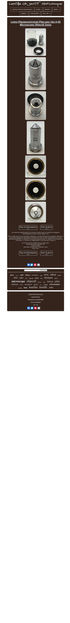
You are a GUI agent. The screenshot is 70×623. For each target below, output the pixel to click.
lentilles (33, 287)
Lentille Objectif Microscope (35, 294)
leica (50, 281)
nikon (53, 274)
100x (51, 287)
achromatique (54, 284)
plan (57, 281)
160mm (27, 275)
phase (21, 284)
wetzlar (20, 288)
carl (41, 278)
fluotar (39, 282)
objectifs (31, 278)
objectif (31, 281)
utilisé (37, 278)
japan (41, 275)
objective (17, 275)
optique (35, 284)
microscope (18, 281)
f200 (21, 275)
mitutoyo (14, 284)
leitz (25, 287)
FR (37, 304)
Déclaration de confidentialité (35, 299)
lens (16, 277)
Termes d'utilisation (35, 302)
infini (21, 278)
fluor (12, 275)
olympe (46, 284)
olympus (48, 277)
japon (56, 278)
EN (34, 304)
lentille (43, 287)
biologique (35, 275)
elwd (44, 282)
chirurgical (28, 284)
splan (26, 278)
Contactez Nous (35, 297)
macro (59, 275)
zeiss (46, 274)
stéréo (41, 284)
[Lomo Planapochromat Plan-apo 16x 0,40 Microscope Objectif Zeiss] (35, 42)
